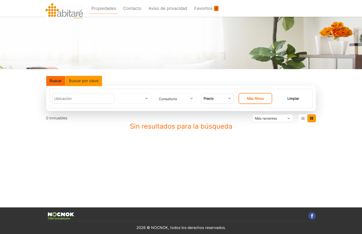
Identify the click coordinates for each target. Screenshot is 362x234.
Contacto (132, 8)
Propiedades (103, 8)
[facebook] (312, 216)
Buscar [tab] (56, 81)
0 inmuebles (56, 118)
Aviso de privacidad (168, 8)
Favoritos (203, 8)
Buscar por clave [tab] (83, 81)
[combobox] (70, 99)
